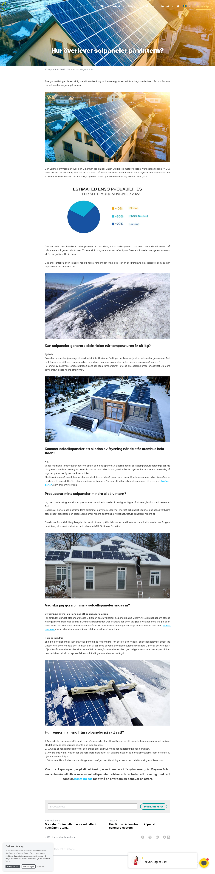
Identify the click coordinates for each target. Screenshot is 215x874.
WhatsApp (203, 6)
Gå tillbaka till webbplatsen (61, 837)
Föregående (53, 820)
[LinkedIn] (157, 837)
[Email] (164, 837)
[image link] (6, 6)
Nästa (112, 820)
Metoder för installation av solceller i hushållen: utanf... (70, 826)
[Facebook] (142, 837)
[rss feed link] (168, 837)
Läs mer (8, 861)
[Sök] (178, 6)
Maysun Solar (22, 6)
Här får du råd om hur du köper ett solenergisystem (132, 826)
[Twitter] (150, 837)
